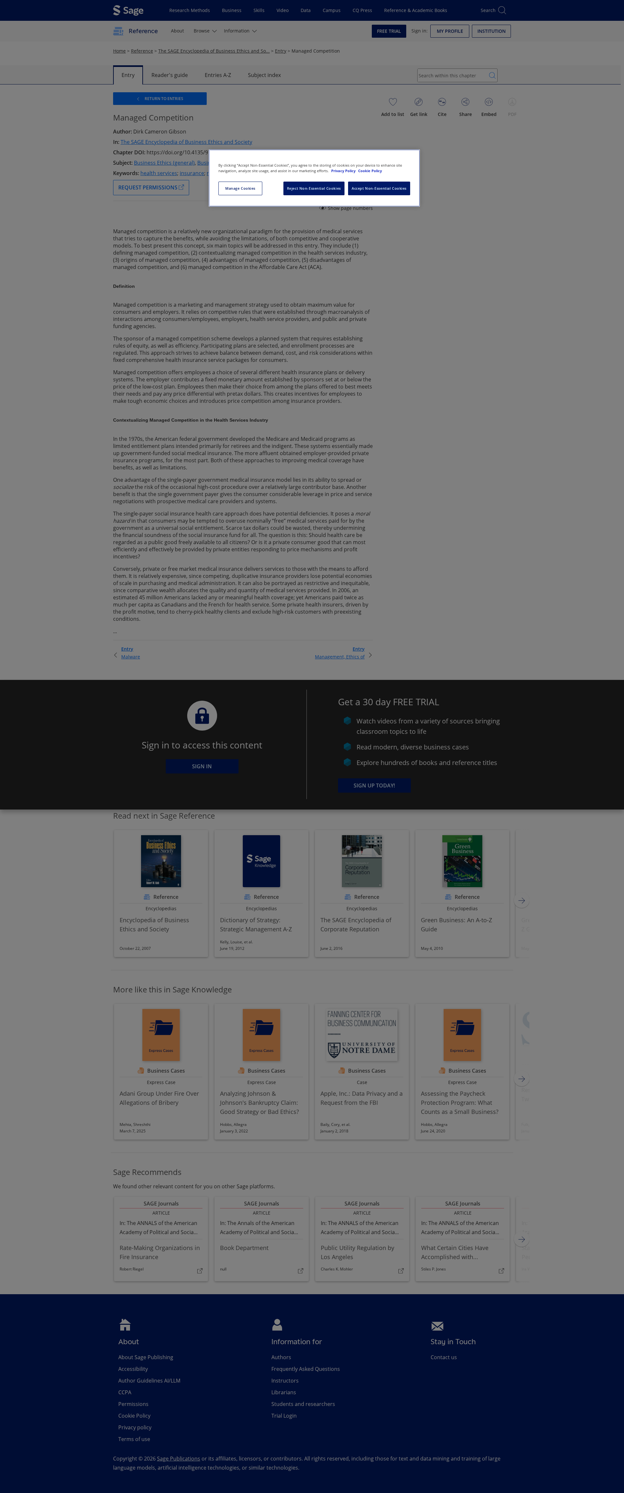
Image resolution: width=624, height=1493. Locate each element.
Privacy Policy (344, 170)
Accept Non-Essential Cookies (379, 188)
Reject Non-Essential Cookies (314, 188)
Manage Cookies (240, 188)
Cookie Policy (370, 170)
